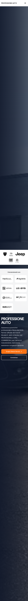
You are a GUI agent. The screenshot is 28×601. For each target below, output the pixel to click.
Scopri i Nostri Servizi (13, 351)
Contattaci (14, 358)
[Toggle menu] (25, 3)
